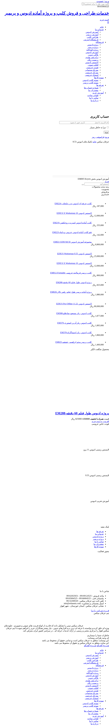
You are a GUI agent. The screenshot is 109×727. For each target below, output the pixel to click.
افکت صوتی (93, 65)
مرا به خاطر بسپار (98, 127)
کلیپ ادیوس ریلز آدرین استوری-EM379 (74, 323)
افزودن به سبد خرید (100, 421)
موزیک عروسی (91, 72)
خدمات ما (99, 29)
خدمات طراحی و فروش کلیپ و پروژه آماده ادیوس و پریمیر (57, 13)
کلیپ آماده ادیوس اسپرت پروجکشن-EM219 (72, 223)
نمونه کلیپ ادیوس (90, 80)
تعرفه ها (100, 85)
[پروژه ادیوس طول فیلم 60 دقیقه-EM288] (58, 407)
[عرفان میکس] (97, 110)
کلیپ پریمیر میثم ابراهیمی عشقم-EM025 (73, 342)
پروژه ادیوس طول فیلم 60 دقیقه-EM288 (74, 282)
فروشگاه (100, 42)
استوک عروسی (91, 75)
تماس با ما (93, 98)
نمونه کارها (99, 77)
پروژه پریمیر (93, 47)
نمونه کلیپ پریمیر (90, 83)
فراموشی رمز (98, 137)
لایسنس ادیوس (91, 62)
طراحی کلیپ (92, 37)
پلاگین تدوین (93, 55)
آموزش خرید (98, 93)
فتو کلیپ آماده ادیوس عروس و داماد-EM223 (72, 232)
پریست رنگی (92, 60)
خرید (107, 181)
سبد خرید (104, 20)
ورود (107, 137)
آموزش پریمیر (92, 34)
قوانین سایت (92, 95)
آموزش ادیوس (92, 32)
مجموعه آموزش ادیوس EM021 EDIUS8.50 (72, 242)
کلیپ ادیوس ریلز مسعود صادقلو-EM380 (74, 313)
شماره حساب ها (91, 88)
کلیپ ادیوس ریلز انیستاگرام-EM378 (76, 332)
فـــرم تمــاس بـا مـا (100, 610)
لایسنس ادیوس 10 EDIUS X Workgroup (74, 213)
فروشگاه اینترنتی (90, 40)
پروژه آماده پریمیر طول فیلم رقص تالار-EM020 (71, 292)
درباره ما (94, 100)
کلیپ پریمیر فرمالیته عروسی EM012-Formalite (71, 273)
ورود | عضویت (103, 1)
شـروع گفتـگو (103, 645)
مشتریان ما (93, 90)
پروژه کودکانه (92, 50)
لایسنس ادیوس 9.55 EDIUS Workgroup (74, 254)
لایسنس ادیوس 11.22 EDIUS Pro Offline (74, 304)
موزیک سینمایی (91, 70)
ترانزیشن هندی (91, 57)
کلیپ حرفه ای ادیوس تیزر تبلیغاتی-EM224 (73, 203)
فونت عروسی (92, 67)
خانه (102, 27)
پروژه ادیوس (92, 45)
